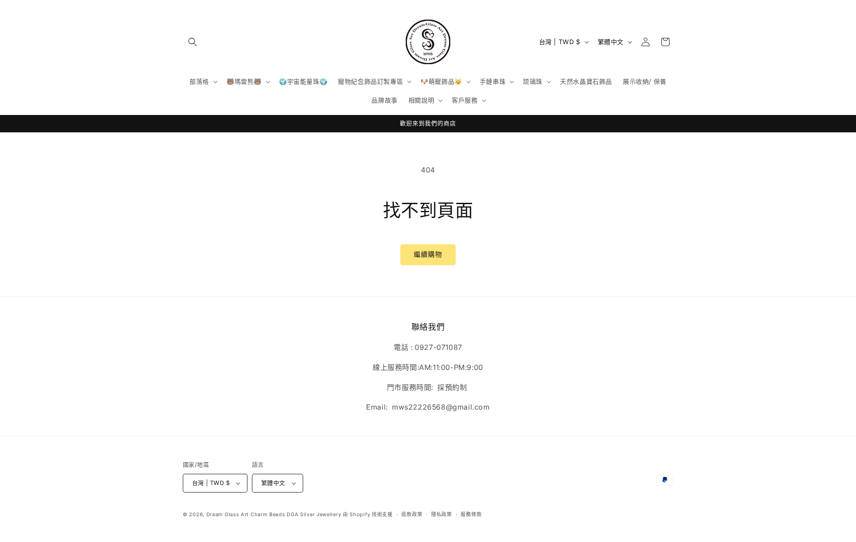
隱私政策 (441, 514)
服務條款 (471, 514)
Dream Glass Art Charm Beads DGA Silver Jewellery (274, 514)
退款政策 (411, 514)
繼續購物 (428, 254)
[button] (192, 42)
